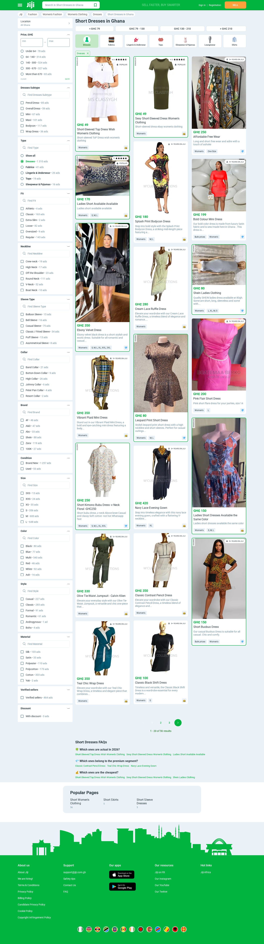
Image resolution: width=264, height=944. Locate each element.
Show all (30, 155)
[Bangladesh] (140, 929)
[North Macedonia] (184, 929)
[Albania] (175, 929)
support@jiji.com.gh (74, 872)
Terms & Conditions (28, 885)
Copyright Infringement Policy (34, 917)
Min (24, 41)
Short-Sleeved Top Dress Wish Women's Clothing (100, 754)
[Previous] (143, 722)
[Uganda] (97, 929)
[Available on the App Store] (121, 875)
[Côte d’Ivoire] (132, 929)
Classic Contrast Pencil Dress (90, 765)
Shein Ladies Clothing (184, 777)
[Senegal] (123, 929)
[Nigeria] (80, 929)
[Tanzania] (106, 929)
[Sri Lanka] (149, 929)
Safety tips (69, 878)
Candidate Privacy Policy (31, 904)
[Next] (178, 722)
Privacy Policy (25, 891)
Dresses (81, 53)
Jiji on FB (160, 872)
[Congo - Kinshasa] (158, 929)
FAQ (65, 891)
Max (51, 41)
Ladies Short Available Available (189, 754)
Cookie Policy (25, 911)
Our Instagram (163, 878)
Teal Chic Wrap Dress (118, 765)
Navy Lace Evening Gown (143, 765)
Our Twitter (161, 891)
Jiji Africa (206, 872)
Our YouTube (162, 885)
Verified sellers (39, 697)
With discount (37, 716)
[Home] (31, 5)
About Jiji (23, 872)
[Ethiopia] (115, 929)
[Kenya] (89, 929)
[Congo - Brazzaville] (166, 929)
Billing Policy (25, 898)
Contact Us (69, 885)
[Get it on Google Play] (122, 887)
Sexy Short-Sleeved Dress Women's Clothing (148, 754)
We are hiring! (25, 878)
